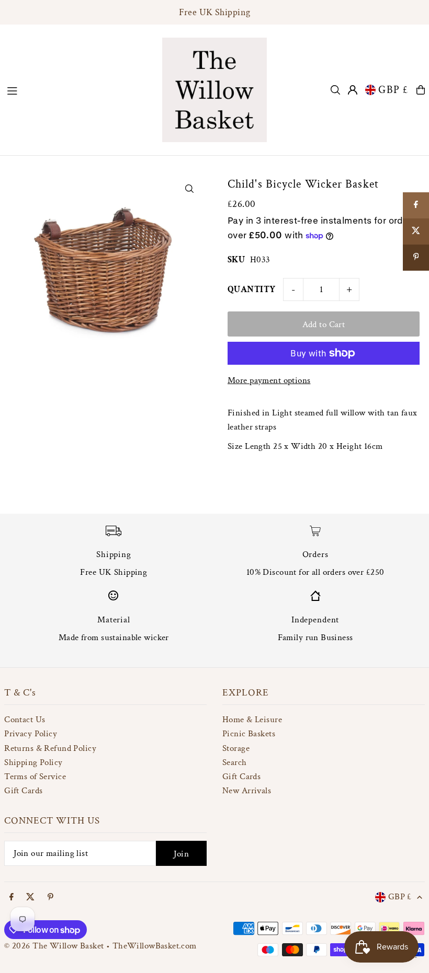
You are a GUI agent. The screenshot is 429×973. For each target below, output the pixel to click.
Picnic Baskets (248, 733)
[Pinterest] (50, 897)
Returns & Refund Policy (50, 748)
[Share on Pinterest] (416, 258)
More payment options (269, 380)
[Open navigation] (78, 89)
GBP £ (393, 90)
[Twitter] (30, 897)
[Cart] (420, 90)
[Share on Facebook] (416, 205)
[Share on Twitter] (416, 231)
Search (234, 762)
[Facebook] (11, 897)
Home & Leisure (252, 719)
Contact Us (24, 719)
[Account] (352, 90)
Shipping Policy (33, 762)
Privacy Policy (30, 733)
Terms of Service (35, 776)
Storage (236, 748)
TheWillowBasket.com (154, 946)
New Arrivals (246, 790)
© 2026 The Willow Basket (54, 946)
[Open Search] (335, 90)
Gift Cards (23, 790)
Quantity (251, 289)
